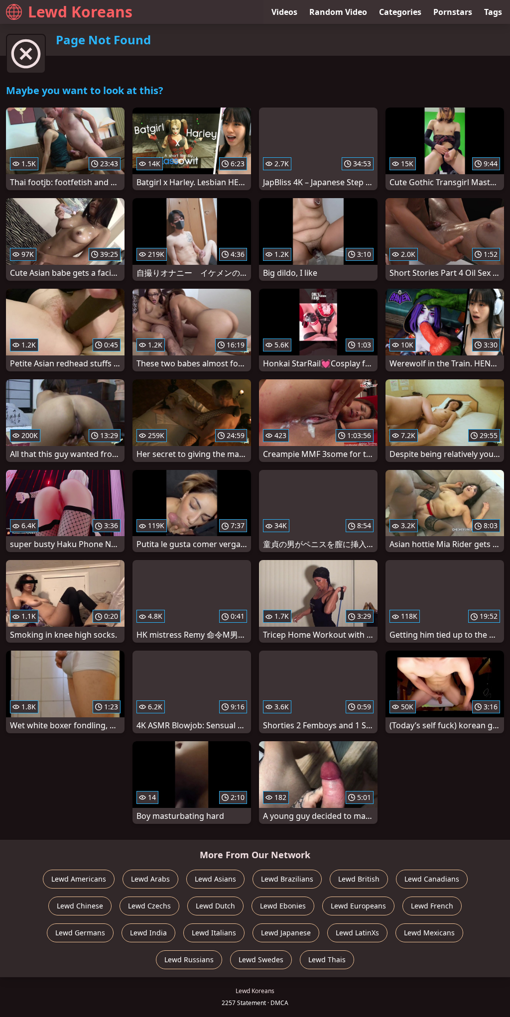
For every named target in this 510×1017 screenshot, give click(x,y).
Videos (284, 11)
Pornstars (452, 11)
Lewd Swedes (261, 959)
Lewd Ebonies (283, 905)
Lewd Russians (189, 959)
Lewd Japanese (286, 932)
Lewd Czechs (149, 905)
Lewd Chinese (80, 905)
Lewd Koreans (80, 11)
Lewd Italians (214, 932)
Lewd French (432, 905)
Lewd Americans (78, 879)
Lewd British (359, 879)
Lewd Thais (327, 959)
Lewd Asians (215, 879)
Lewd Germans (80, 932)
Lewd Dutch (215, 905)
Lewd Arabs (150, 879)
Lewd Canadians (431, 879)
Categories (400, 11)
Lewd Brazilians (287, 879)
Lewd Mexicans (429, 932)
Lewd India (148, 932)
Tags (493, 11)
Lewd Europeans (358, 905)
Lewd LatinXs (357, 932)
